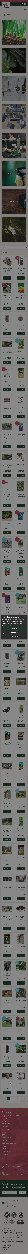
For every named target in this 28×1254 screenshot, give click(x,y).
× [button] (24, 616)
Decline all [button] (14, 633)
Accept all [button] (15, 629)
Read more (12, 625)
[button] (14, 636)
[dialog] (14, 627)
